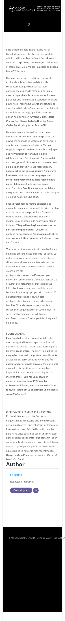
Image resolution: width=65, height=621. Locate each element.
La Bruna (16, 475)
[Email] (36, 490)
